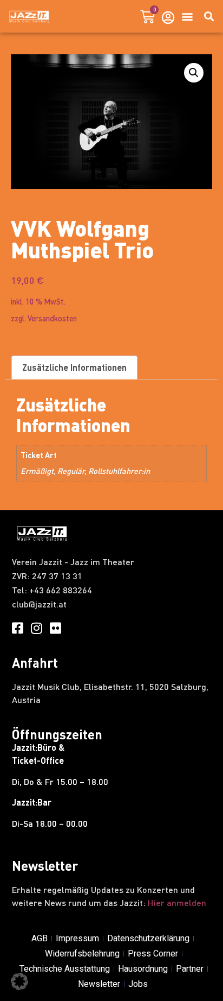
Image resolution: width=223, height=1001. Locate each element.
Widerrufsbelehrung (82, 953)
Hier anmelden (177, 902)
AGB (39, 938)
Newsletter (99, 984)
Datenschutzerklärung (148, 938)
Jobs (138, 984)
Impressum (77, 938)
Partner (190, 969)
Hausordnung (143, 969)
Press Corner (153, 953)
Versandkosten (52, 318)
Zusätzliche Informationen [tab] (74, 367)
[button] (187, 17)
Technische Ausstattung (64, 969)
